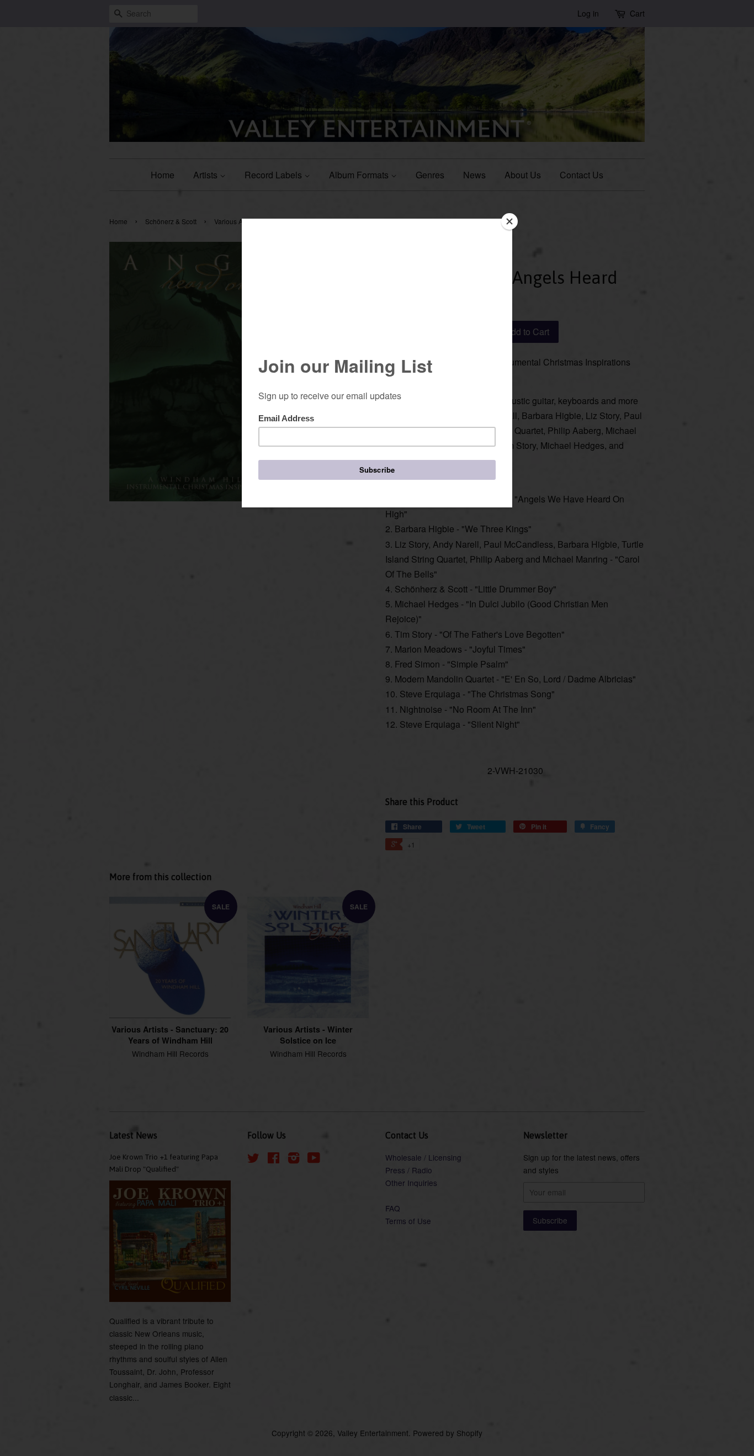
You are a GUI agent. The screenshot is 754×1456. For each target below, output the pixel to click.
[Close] (509, 221)
